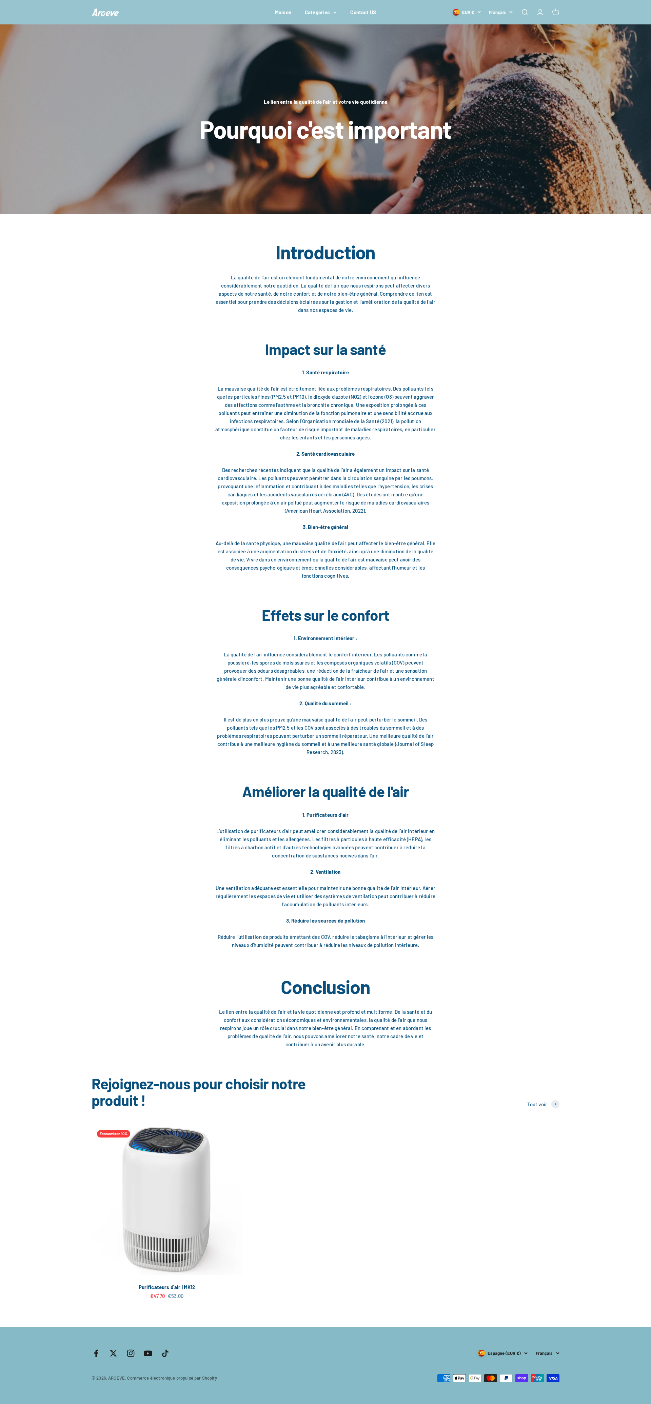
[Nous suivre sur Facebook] (96, 1353)
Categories (317, 12)
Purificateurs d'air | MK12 (167, 1287)
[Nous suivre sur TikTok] (165, 1353)
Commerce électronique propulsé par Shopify (172, 1378)
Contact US (363, 12)
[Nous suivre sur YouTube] (148, 1353)
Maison (283, 12)
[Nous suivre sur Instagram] (130, 1353)
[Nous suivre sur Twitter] (113, 1353)
